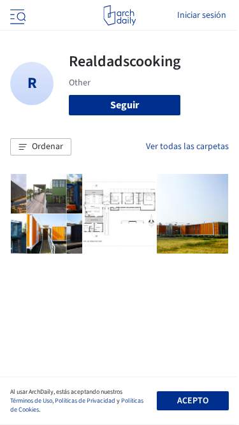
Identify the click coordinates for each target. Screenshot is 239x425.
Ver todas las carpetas (187, 146)
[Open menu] (16, 15)
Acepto (192, 400)
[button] (40, 147)
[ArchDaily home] (119, 15)
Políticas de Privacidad (85, 400)
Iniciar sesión (201, 15)
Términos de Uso (31, 400)
